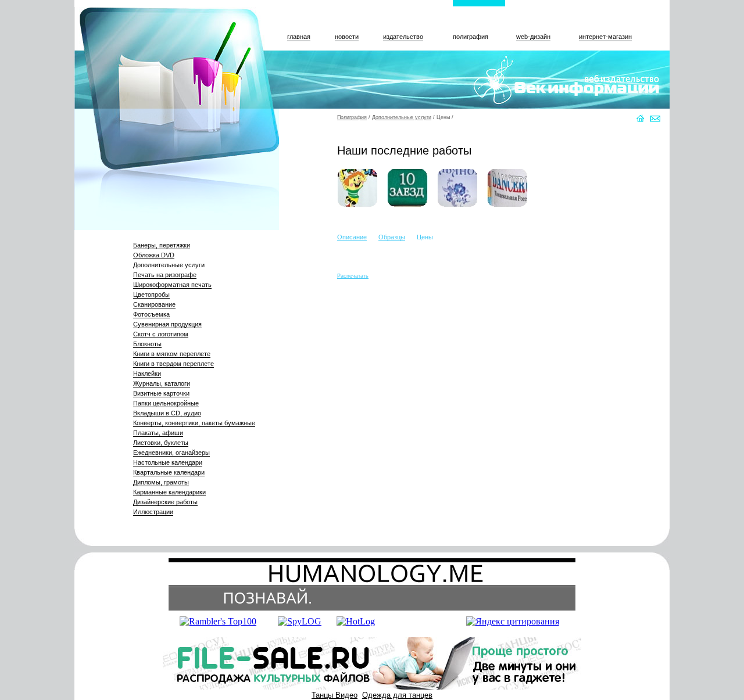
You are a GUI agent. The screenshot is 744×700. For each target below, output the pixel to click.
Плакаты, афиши (158, 432)
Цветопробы (151, 294)
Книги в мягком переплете (171, 353)
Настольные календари (167, 462)
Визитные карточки (161, 393)
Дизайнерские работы (165, 501)
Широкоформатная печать (172, 284)
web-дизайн (533, 36)
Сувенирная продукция (167, 324)
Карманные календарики (169, 492)
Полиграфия (352, 117)
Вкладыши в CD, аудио (167, 413)
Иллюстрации (153, 511)
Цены (443, 117)
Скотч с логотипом (160, 334)
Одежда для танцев (397, 695)
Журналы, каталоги (161, 383)
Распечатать (353, 276)
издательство (403, 36)
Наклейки (147, 373)
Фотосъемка (151, 314)
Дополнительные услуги (169, 264)
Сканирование (154, 304)
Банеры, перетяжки (161, 245)
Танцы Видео (334, 695)
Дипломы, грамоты (161, 482)
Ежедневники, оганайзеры (171, 452)
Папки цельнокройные (166, 403)
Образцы (391, 237)
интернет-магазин (605, 36)
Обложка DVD (153, 255)
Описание (352, 237)
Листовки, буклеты (160, 442)
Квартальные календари (169, 472)
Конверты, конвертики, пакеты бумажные (194, 422)
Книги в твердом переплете (173, 363)
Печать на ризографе (164, 274)
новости (347, 36)
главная (298, 36)
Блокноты (147, 343)
